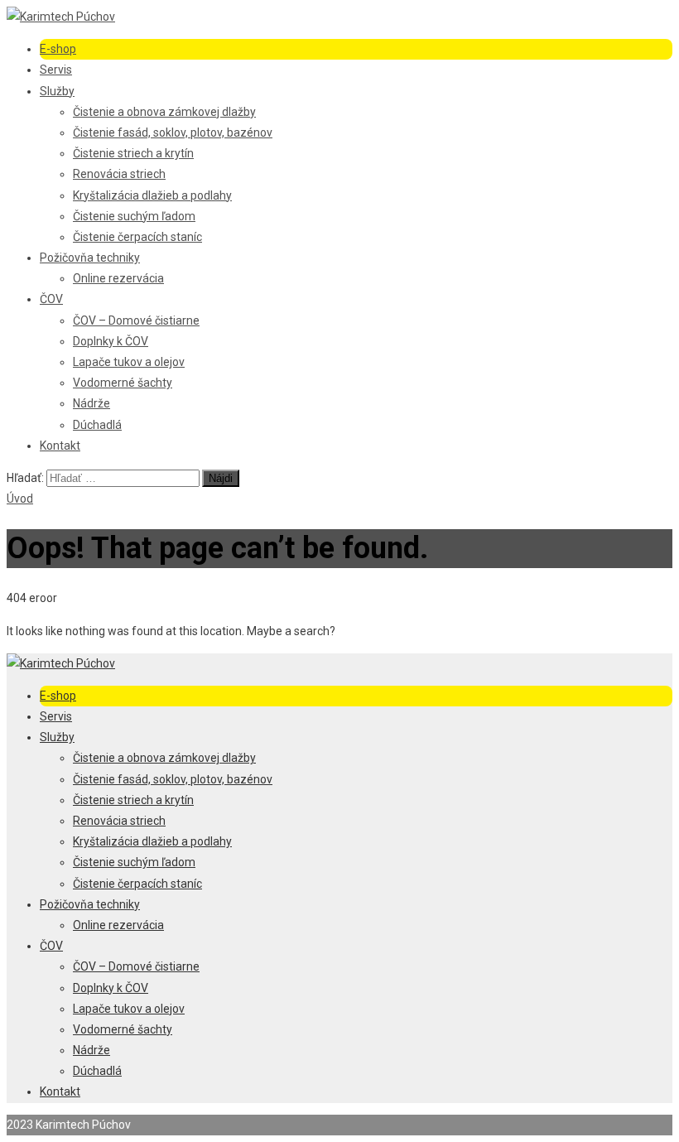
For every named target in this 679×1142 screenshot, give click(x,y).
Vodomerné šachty (122, 382)
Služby (57, 91)
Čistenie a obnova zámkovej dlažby (164, 111)
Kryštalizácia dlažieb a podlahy (152, 195)
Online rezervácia (118, 278)
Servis (56, 69)
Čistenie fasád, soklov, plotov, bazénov (172, 132)
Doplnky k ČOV (110, 341)
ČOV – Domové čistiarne (136, 320)
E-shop (58, 48)
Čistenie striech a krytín (133, 153)
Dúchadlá (97, 424)
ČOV (51, 299)
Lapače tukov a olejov (129, 362)
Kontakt (60, 445)
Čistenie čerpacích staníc (137, 236)
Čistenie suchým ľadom (134, 216)
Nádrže (91, 403)
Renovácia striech (119, 174)
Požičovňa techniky (90, 257)
